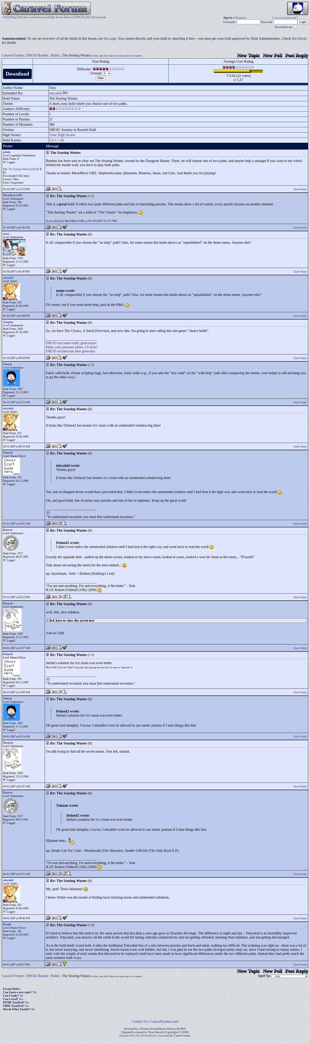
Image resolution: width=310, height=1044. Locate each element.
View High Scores (62, 135)
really (75, 343)
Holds (55, 55)
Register (241, 17)
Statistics (41, 17)
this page (110, 38)
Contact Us (140, 1021)
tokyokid (55, 93)
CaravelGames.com (164, 1021)
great (83, 343)
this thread (299, 38)
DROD (51, 343)
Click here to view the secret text (70, 620)
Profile (86, 17)
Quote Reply (300, 189)
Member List (26, 17)
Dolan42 (8, 452)
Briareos (8, 529)
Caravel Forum (12, 55)
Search (70, 17)
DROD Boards (37, 55)
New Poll (272, 55)
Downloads (99, 17)
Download (17, 74)
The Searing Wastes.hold (21, 169)
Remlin (7, 924)
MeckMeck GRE (12, 195)
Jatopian (8, 322)
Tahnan (7, 364)
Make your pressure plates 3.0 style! (71, 347)
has (59, 343)
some (67, 343)
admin (6, 152)
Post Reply (296, 55)
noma (6, 233)
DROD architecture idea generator (70, 351)
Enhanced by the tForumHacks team (141, 1035)
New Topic (248, 55)
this (95, 425)
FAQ (5, 17)
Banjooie (8, 603)
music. (93, 343)
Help (13, 17)
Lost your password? (285, 17)
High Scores (56, 17)
